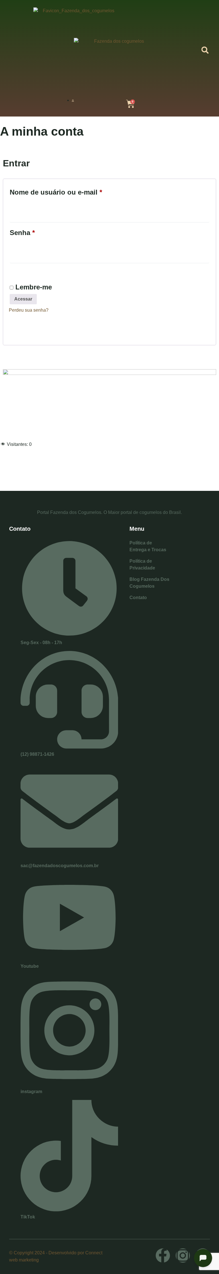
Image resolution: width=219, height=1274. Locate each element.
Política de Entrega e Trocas (147, 546)
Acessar (23, 299)
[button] (205, 50)
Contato (138, 597)
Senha (41, 231)
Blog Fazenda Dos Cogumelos (149, 583)
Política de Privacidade (142, 564)
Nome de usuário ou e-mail (74, 190)
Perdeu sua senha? (28, 310)
